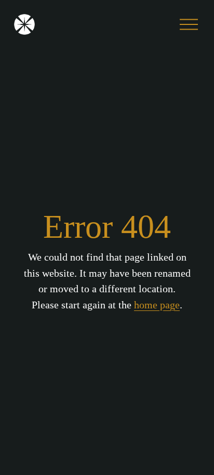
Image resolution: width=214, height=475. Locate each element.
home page (157, 304)
